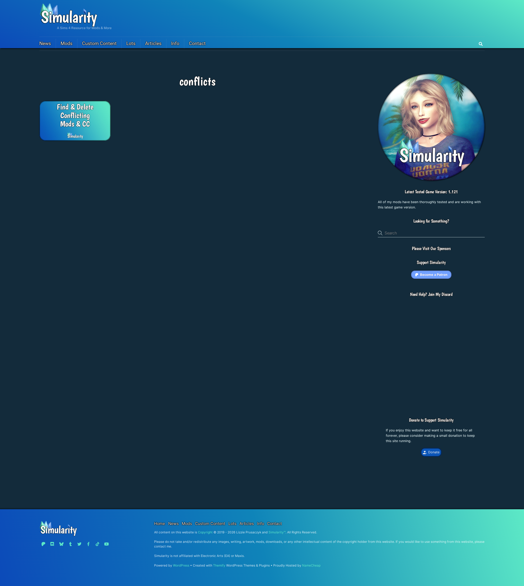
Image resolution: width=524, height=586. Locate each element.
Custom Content (99, 43)
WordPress (181, 565)
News (45, 43)
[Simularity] (68, 25)
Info (175, 43)
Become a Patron (433, 275)
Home (159, 523)
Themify (219, 565)
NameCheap (311, 565)
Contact (197, 43)
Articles (153, 43)
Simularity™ (277, 532)
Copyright (205, 532)
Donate (433, 452)
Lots (131, 43)
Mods (66, 43)
